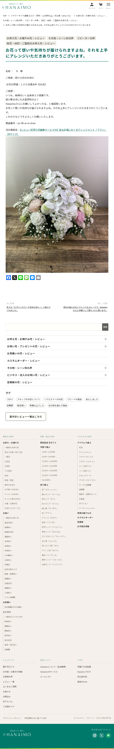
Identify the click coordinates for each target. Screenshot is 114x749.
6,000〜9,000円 (48, 456)
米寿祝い (8, 550)
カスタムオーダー (85, 517)
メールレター (46, 676)
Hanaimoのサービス (49, 671)
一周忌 (7, 456)
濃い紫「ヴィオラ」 (50, 508)
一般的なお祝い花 (12, 517)
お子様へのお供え (12, 489)
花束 (81, 447)
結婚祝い (8, 527)
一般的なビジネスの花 (13, 616)
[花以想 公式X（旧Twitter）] (101, 735)
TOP (5, 15)
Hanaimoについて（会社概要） (53, 666)
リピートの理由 (74, 399)
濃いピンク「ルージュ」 (51, 494)
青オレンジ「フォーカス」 (52, 559)
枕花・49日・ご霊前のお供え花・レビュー (59, 20)
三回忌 (7, 461)
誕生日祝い (9, 522)
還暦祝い (8, 536)
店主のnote (82, 681)
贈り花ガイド (9, 666)
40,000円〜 (46, 480)
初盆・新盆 (9, 480)
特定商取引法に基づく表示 (35, 718)
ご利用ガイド (9, 706)
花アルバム (8, 701)
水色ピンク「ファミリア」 (52, 564)
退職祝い (8, 578)
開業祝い (8, 626)
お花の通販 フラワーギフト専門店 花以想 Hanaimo (16, 6)
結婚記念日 (9, 532)
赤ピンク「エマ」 (49, 499)
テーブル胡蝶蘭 (85, 485)
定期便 (10, 405)
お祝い (6, 513)
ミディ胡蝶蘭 (10, 597)
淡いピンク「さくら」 (51, 503)
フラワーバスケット (87, 461)
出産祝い (8, 560)
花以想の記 (82, 676)
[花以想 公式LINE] (108, 735)
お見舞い (7, 602)
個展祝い (8, 588)
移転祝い (8, 621)
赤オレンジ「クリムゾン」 (52, 527)
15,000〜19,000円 (49, 466)
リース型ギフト (85, 470)
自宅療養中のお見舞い (13, 607)
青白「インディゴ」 (50, 555)
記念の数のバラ (11, 569)
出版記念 (8, 583)
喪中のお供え (10, 485)
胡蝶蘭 (7, 649)
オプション (83, 503)
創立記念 (8, 640)
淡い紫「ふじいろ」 (50, 541)
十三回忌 (8, 470)
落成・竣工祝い (11, 644)
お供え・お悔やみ (11, 442)
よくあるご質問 (9, 686)
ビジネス (7, 612)
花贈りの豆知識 (84, 666)
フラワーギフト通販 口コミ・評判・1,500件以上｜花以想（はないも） (41, 15)
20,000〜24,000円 (49, 470)
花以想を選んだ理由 (57, 405)
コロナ (10, 399)
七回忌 (7, 466)
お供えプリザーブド (12, 508)
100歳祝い (9, 555)
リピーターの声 (31, 20)
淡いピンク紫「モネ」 (51, 545)
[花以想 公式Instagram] (94, 735)
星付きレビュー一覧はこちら (26, 416)
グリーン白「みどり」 (51, 550)
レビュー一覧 (9, 681)
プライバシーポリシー (12, 718)
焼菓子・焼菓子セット (88, 494)
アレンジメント (85, 452)
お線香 (81, 499)
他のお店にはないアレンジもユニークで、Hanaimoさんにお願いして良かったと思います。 (85, 308)
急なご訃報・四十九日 (13, 452)
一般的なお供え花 (12, 447)
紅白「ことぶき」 (49, 522)
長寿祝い (8, 546)
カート (101, 8)
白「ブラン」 (47, 513)
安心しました (92, 399)
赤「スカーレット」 (50, 489)
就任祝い (21, 405)
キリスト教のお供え (13, 499)
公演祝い (8, 592)
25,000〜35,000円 (49, 475)
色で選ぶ (44, 484)
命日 (6, 475)
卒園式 (7, 564)
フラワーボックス (86, 456)
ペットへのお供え (12, 494)
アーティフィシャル (87, 508)
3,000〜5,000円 (48, 452)
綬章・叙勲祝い (11, 574)
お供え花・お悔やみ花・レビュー (90, 15)
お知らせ (7, 691)
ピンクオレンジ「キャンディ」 (54, 536)
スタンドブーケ (85, 475)
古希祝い (8, 541)
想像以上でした (37, 405)
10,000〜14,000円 (49, 461)
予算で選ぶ (45, 447)
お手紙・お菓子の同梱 (12, 671)
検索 (105, 326)
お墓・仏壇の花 (11, 503)
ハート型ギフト (85, 466)
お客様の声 (8, 676)
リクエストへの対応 (53, 399)
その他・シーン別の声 (12, 20)
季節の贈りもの (84, 513)
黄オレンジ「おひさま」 (51, 531)
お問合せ (7, 696)
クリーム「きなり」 (50, 517)
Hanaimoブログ (84, 671)
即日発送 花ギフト (48, 442)
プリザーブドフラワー (88, 480)
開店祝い (8, 630)
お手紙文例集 (83, 526)
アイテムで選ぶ (84, 442)
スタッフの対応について (28, 399)
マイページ (91, 8)
